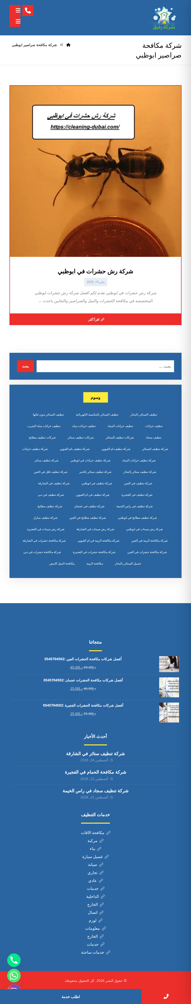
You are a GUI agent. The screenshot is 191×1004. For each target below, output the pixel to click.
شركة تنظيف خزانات (35, 449)
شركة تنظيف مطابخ (50, 506)
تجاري (92, 872)
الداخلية (92, 896)
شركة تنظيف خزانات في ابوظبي (90, 460)
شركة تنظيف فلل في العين (50, 472)
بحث (25, 366)
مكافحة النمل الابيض (62, 563)
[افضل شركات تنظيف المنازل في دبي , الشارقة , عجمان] (164, 18)
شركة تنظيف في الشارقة (54, 483)
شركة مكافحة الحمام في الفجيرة (95, 772)
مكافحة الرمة (95, 563)
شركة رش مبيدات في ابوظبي (144, 529)
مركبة (92, 840)
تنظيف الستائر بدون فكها (48, 414)
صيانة (92, 864)
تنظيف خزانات (154, 426)
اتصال (92, 912)
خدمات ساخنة (92, 952)
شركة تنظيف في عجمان (89, 506)
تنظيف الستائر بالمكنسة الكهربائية (97, 414)
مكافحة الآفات (92, 832)
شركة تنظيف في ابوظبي (97, 483)
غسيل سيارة (92, 856)
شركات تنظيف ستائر (81, 437)
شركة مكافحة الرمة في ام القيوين (98, 540)
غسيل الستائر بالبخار (128, 563)
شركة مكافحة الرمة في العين (149, 540)
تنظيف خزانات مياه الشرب (43, 426)
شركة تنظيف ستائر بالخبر (95, 472)
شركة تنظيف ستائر (46, 460)
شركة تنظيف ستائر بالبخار (139, 472)
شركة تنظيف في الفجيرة (136, 495)
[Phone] (14, 960)
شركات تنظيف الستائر (120, 437)
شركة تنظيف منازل (45, 517)
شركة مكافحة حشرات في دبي (42, 552)
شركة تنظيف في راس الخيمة (134, 506)
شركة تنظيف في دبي (51, 495)
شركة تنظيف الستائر (155, 449)
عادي (92, 880)
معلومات (92, 928)
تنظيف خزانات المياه (120, 426)
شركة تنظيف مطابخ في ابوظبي (137, 517)
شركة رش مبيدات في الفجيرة (45, 529)
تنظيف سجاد (153, 437)
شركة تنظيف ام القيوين (115, 449)
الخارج (92, 904)
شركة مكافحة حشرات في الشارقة (44, 540)
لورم (92, 920)
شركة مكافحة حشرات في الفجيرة (94, 552)
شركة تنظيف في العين (138, 483)
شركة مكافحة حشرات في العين (147, 552)
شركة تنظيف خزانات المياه (139, 460)
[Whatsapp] (14, 975)
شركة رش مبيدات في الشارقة (95, 529)
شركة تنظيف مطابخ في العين (87, 517)
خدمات (92, 888)
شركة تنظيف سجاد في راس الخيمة (96, 790)
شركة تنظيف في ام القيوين (92, 495)
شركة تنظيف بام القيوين (75, 449)
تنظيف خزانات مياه (84, 426)
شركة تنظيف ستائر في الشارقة (95, 753)
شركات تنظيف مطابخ (42, 437)
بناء (92, 848)
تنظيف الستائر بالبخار (143, 414)
